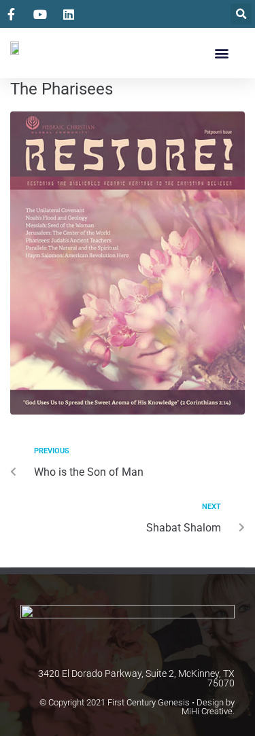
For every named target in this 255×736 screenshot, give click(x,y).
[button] (241, 13)
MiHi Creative (207, 711)
